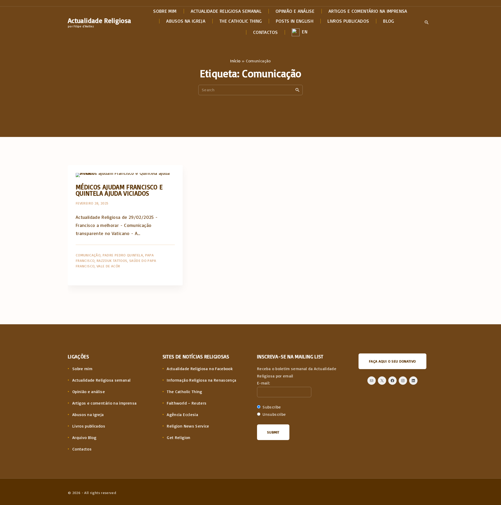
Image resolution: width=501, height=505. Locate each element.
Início (235, 60)
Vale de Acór (108, 266)
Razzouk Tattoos (112, 260)
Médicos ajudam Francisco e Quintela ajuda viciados (119, 190)
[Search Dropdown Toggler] (426, 23)
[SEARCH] (297, 90)
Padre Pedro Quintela (123, 255)
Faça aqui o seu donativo (392, 361)
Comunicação (88, 255)
